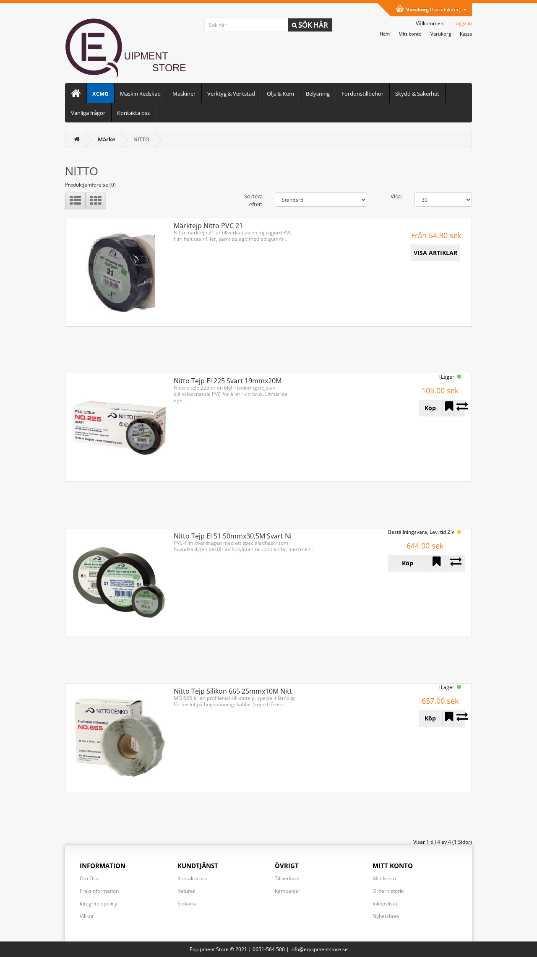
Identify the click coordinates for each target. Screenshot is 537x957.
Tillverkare (287, 878)
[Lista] (75, 200)
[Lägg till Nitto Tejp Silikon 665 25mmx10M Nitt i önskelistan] (448, 718)
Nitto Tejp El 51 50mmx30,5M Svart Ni (233, 536)
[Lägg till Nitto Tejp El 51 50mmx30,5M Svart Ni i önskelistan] (436, 563)
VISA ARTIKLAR (435, 253)
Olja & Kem (280, 93)
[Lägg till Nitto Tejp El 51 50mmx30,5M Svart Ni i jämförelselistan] (455, 563)
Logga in (463, 23)
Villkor (87, 916)
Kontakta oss (133, 113)
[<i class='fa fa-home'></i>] (77, 139)
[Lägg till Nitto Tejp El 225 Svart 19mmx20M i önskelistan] (448, 408)
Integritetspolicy (98, 903)
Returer (186, 891)
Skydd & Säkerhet (417, 93)
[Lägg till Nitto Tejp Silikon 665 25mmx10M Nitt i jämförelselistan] (459, 718)
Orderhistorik (388, 891)
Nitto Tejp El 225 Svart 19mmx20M (228, 380)
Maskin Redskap (140, 93)
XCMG (100, 93)
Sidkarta (187, 903)
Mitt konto (384, 878)
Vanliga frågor (88, 113)
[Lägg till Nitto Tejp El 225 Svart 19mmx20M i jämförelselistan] (459, 408)
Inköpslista (385, 903)
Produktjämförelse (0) (90, 184)
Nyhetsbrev (386, 916)
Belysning (318, 93)
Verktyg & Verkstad (231, 93)
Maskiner (184, 93)
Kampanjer (287, 891)
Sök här (312, 24)
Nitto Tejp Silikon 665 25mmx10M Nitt (233, 691)
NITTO (141, 139)
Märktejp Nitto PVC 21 (208, 225)
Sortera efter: (253, 200)
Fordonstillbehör (362, 93)
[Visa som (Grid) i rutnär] (95, 200)
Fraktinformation (99, 891)
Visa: (396, 196)
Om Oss (89, 878)
